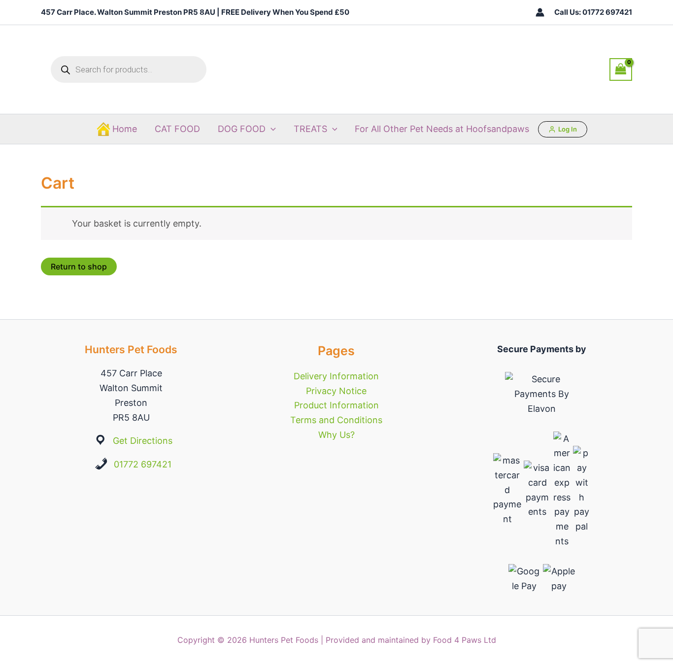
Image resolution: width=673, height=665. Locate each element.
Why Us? (336, 435)
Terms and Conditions (336, 420)
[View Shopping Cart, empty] (620, 69)
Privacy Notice (336, 391)
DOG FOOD (242, 129)
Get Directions (142, 440)
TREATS (310, 129)
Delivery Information (336, 376)
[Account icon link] (540, 12)
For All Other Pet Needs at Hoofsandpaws (442, 129)
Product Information (336, 405)
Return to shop (79, 266)
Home (124, 129)
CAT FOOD (177, 129)
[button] (271, 129)
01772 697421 (142, 464)
